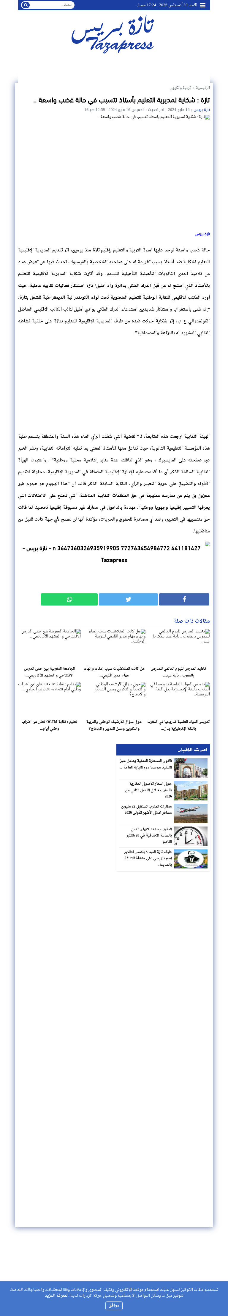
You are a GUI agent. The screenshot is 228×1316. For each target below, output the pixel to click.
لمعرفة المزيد (56, 1295)
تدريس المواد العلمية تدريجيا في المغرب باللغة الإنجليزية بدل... (178, 725)
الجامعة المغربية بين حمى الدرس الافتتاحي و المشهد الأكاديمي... (49, 672)
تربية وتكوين (180, 88)
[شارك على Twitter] (128, 599)
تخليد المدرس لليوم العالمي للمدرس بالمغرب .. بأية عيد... (178, 672)
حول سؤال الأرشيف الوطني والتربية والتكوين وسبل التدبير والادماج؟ (114, 725)
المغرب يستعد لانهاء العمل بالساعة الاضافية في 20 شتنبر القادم (149, 835)
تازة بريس (202, 109)
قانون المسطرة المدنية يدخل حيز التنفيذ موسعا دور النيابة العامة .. (146, 764)
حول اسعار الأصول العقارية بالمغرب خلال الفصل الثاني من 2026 (148, 790)
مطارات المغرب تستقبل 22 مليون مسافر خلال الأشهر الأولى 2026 (146, 809)
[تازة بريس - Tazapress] (114, 33)
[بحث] (26, 5)
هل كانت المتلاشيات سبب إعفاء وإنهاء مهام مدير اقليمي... (114, 672)
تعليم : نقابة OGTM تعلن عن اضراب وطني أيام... (49, 725)
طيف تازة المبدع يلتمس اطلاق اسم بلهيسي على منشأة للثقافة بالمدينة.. (148, 858)
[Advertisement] (114, 383)
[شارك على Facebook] (184, 599)
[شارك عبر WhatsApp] (69, 599)
